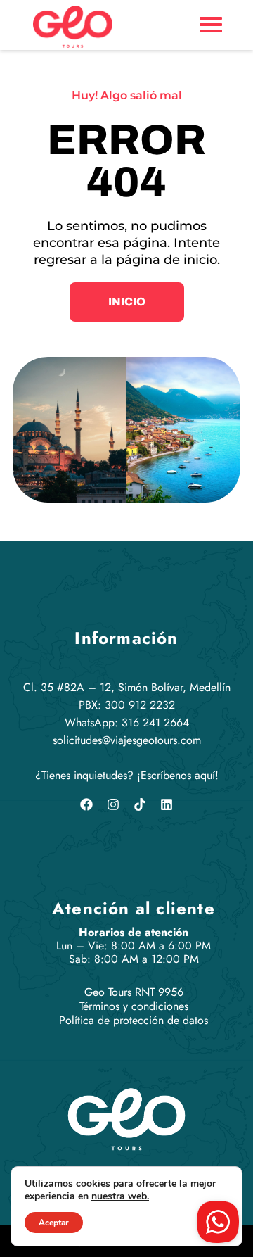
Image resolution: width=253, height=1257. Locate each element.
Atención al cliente (133, 908)
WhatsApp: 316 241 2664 (127, 722)
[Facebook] (86, 804)
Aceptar (54, 1222)
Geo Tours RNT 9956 (133, 992)
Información (126, 638)
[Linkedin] (166, 804)
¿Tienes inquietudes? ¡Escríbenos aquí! (127, 775)
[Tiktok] (140, 804)
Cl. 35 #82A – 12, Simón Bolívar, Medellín (127, 687)
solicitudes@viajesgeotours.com (127, 740)
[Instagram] (113, 804)
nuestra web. (120, 1196)
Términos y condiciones (133, 1006)
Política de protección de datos (133, 1020)
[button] (127, 302)
